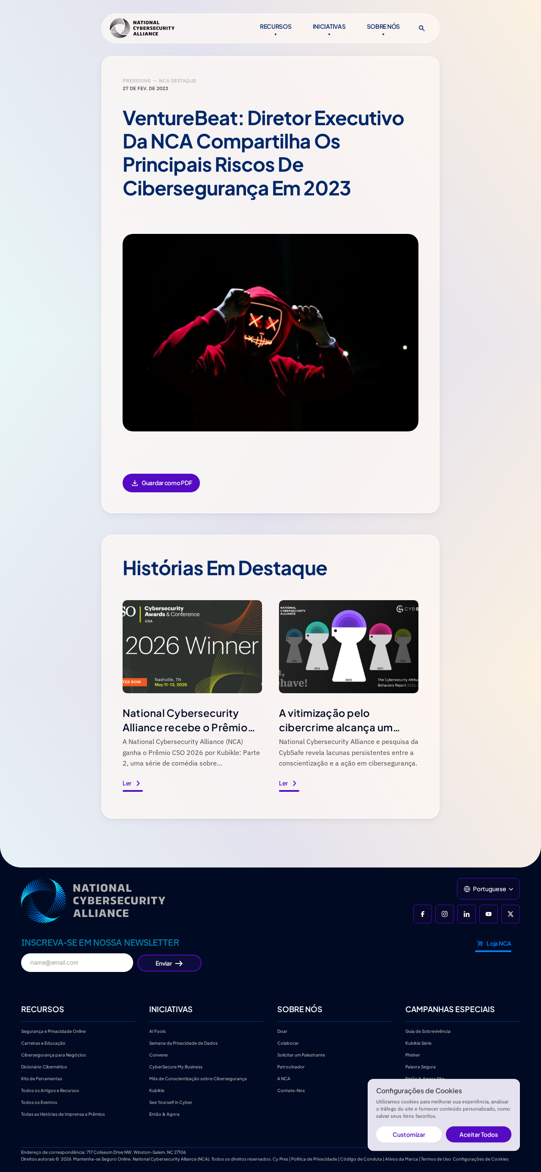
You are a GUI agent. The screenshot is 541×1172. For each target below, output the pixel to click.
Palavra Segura (420, 1066)
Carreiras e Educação (43, 1043)
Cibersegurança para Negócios (53, 1054)
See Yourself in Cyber (170, 1102)
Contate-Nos (291, 1090)
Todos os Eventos (39, 1102)
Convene (158, 1054)
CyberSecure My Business (175, 1066)
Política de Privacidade (314, 1158)
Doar (282, 1031)
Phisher (412, 1054)
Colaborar (288, 1043)
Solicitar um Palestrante (301, 1054)
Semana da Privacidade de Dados (183, 1043)
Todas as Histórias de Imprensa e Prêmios (63, 1114)
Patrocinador (291, 1066)
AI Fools (157, 1031)
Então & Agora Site (424, 1078)
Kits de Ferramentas (41, 1078)
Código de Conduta (361, 1158)
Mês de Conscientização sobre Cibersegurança (198, 1078)
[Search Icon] (422, 28)
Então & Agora (164, 1114)
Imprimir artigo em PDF (161, 488)
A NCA (283, 1078)
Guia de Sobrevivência (428, 1031)
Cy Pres (280, 1158)
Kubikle (156, 1090)
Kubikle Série (418, 1043)
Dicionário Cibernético (44, 1066)
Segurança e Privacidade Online (53, 1031)
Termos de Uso (436, 1158)
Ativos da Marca (401, 1158)
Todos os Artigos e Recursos (50, 1090)
